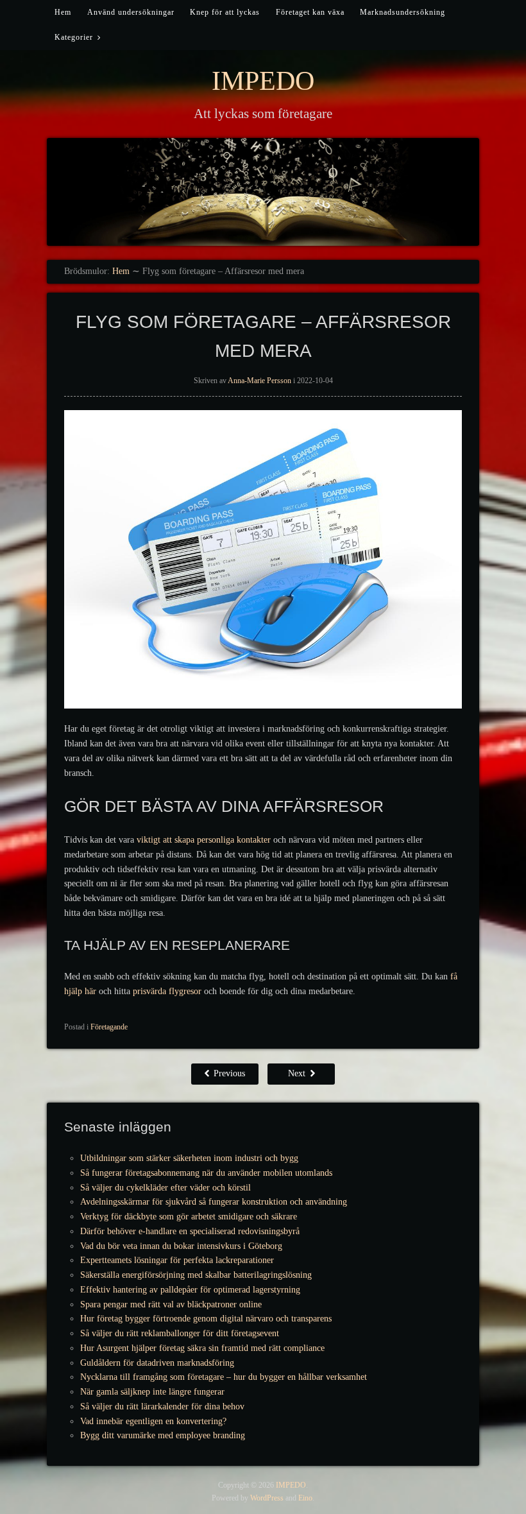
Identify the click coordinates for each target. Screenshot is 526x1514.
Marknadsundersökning (402, 12)
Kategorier (74, 37)
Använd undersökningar (130, 12)
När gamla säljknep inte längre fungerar (152, 1392)
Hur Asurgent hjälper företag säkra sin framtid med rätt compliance (202, 1348)
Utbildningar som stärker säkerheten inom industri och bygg (189, 1158)
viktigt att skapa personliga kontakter (204, 840)
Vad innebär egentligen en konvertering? (153, 1421)
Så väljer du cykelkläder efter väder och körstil (165, 1187)
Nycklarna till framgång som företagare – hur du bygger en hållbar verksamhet (223, 1377)
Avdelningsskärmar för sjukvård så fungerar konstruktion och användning (213, 1202)
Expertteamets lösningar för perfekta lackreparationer (177, 1260)
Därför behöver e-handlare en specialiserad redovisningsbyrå (190, 1231)
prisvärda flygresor (167, 991)
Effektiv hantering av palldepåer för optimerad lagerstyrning (190, 1290)
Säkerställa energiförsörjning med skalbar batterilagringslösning (196, 1275)
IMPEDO (263, 81)
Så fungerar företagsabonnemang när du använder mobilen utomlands (206, 1173)
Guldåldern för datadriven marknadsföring (157, 1363)
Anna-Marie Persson (259, 380)
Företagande (109, 1026)
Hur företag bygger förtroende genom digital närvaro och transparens (206, 1318)
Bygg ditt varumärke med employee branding (162, 1435)
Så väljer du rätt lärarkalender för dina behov (162, 1406)
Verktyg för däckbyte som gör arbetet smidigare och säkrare (188, 1216)
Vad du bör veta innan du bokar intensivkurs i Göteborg (181, 1246)
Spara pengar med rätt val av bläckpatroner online (171, 1304)
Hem (63, 12)
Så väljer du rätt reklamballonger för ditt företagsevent (179, 1333)
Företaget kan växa (310, 12)
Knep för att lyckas (225, 12)
